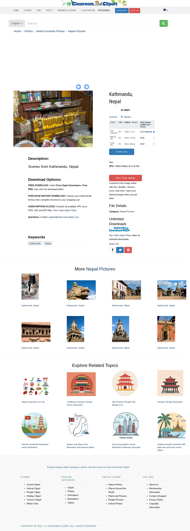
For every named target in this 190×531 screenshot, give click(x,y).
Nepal (48, 243)
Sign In (134, 10)
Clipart (28, 10)
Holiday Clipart (34, 496)
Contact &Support (157, 496)
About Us (153, 484)
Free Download (113, 132)
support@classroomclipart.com (63, 217)
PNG (39, 10)
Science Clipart (34, 499)
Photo (49, 10)
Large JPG (112, 144)
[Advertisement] (95, 56)
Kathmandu (35, 243)
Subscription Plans (122, 235)
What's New (32, 503)
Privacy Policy (156, 499)
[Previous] (78, 87)
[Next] (86, 87)
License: (113, 117)
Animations (73, 495)
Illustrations (73, 499)
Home (16, 10)
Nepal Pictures (77, 31)
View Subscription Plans (65, 210)
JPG (119, 132)
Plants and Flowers (117, 496)
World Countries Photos (50, 31)
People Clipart (33, 492)
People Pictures (116, 499)
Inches (135, 122)
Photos (28, 31)
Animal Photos (115, 503)
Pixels (127, 122)
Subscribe (122, 10)
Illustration (88, 10)
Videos (71, 502)
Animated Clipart (67, 10)
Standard (127, 117)
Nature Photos (115, 484)
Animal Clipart (33, 488)
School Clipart (33, 484)
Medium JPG (113, 138)
